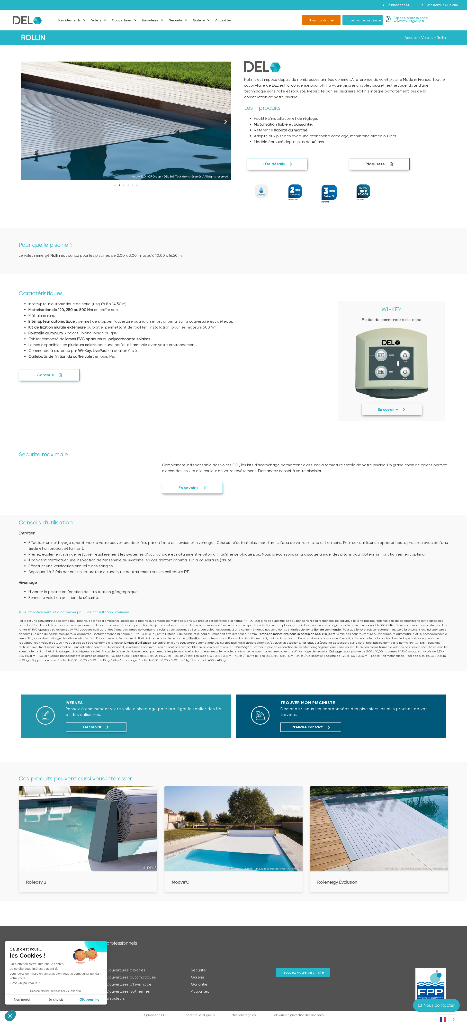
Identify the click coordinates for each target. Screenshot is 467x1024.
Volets (96, 20)
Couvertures (122, 20)
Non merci (22, 999)
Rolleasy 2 (36, 882)
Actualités (223, 20)
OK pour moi (90, 999)
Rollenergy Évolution (337, 882)
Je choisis (55, 999)
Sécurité (175, 20)
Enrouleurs (150, 20)
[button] (27, 122)
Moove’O (180, 882)
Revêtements (69, 20)
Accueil (410, 37)
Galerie (199, 20)
